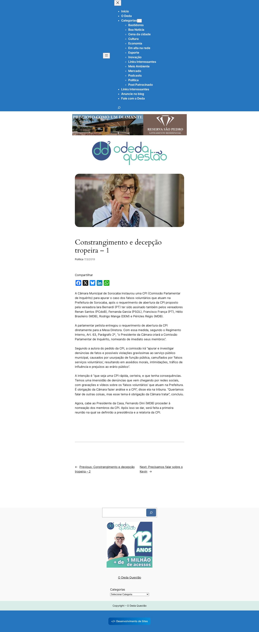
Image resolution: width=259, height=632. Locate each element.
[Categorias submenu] (139, 21)
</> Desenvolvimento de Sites (129, 621)
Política (79, 259)
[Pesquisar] (151, 512)
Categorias (117, 589)
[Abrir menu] (106, 56)
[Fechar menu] (117, 3)
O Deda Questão (129, 577)
